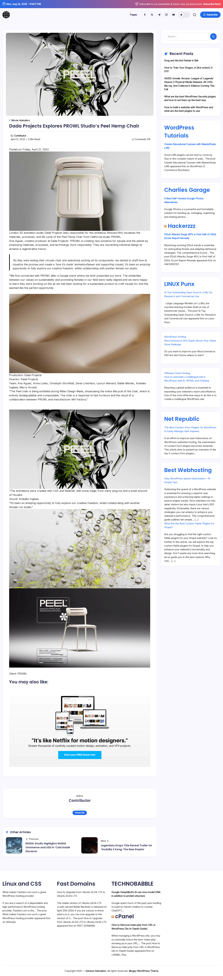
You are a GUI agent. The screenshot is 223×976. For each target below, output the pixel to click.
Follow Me (80, 812)
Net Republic (181, 419)
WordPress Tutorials (179, 131)
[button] (184, 15)
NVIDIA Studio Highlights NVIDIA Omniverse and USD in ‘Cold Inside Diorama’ (47, 847)
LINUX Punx (179, 284)
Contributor (20, 135)
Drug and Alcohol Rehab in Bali (181, 60)
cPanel (124, 916)
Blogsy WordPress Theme (143, 970)
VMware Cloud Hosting (177, 373)
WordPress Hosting (175, 336)
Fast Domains (76, 884)
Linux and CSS (21, 884)
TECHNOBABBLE (132, 884)
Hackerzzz (181, 226)
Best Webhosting (188, 470)
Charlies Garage (187, 190)
